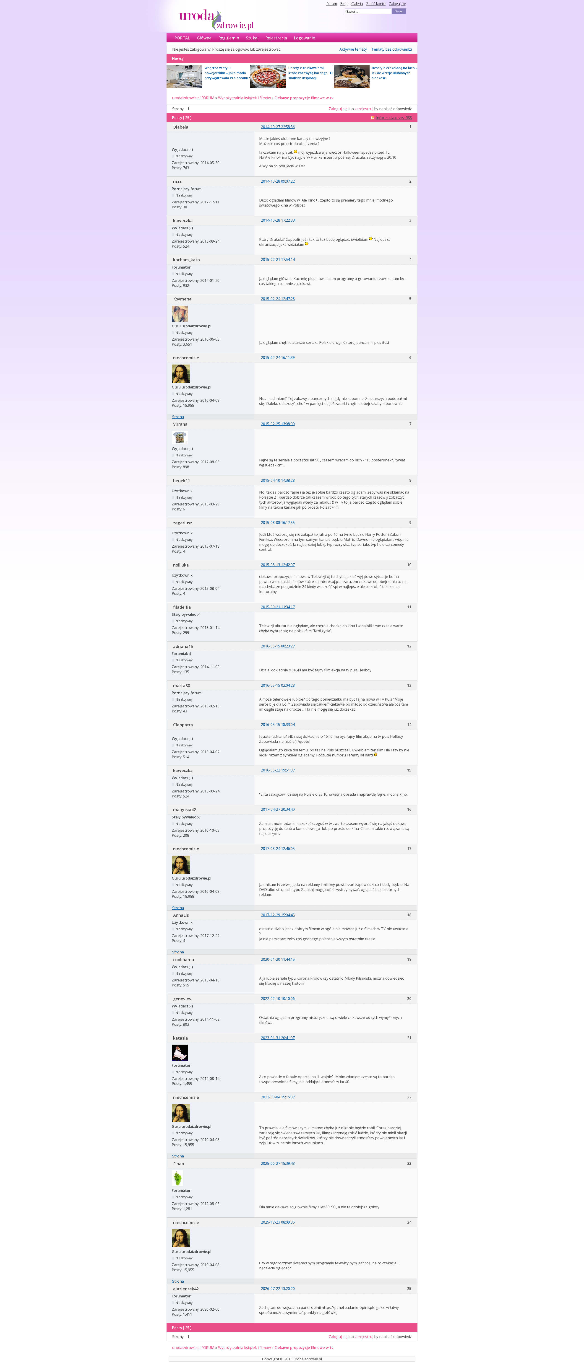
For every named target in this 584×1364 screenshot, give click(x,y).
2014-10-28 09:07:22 (278, 181)
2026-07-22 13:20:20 (278, 1288)
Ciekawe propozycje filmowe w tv (304, 97)
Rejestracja (276, 38)
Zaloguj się (397, 3)
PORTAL (182, 38)
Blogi (344, 3)
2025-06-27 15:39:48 (278, 1163)
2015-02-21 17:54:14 (278, 259)
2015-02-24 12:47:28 (278, 298)
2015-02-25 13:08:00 (278, 423)
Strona (178, 416)
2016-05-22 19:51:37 (278, 770)
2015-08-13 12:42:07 (278, 564)
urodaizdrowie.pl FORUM (193, 97)
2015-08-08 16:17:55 (278, 522)
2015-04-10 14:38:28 (278, 480)
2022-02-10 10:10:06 (278, 998)
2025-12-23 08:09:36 (278, 1222)
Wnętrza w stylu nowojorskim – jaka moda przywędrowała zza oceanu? (227, 73)
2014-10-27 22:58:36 (278, 126)
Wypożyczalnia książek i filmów (244, 97)
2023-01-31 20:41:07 (278, 1037)
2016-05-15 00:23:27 (278, 646)
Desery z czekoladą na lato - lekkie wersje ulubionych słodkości (394, 73)
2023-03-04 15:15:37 (278, 1097)
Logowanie (304, 38)
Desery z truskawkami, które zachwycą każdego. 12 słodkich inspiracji (310, 73)
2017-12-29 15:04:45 (278, 914)
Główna (204, 38)
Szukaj (252, 38)
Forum (331, 3)
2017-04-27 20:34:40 (278, 809)
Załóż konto (376, 3)
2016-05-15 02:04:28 (278, 685)
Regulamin (228, 38)
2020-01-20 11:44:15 (278, 959)
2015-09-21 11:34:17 (278, 606)
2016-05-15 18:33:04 (278, 724)
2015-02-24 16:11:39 (278, 357)
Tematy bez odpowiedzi (391, 49)
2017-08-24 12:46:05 (278, 848)
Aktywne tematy (353, 49)
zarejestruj (364, 108)
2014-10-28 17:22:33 (278, 220)
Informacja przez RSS (394, 117)
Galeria (357, 3)
